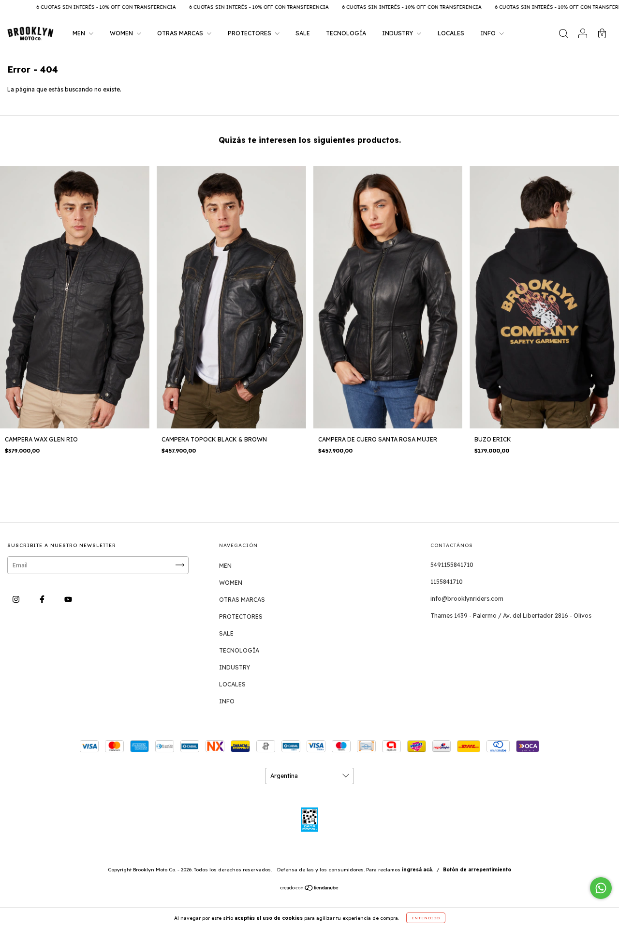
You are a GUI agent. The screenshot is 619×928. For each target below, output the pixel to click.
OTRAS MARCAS (181, 33)
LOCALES (451, 33)
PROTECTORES (250, 33)
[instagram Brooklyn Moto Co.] (16, 599)
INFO (488, 33)
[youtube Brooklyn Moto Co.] (68, 599)
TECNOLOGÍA (346, 33)
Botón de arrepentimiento (477, 870)
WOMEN (122, 33)
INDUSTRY (398, 33)
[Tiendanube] (310, 889)
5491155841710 (451, 564)
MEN (80, 33)
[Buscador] (563, 34)
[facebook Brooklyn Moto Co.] (42, 599)
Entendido (426, 917)
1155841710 (446, 581)
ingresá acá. (417, 870)
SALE (302, 33)
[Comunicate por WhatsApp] (601, 888)
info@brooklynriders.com (466, 598)
